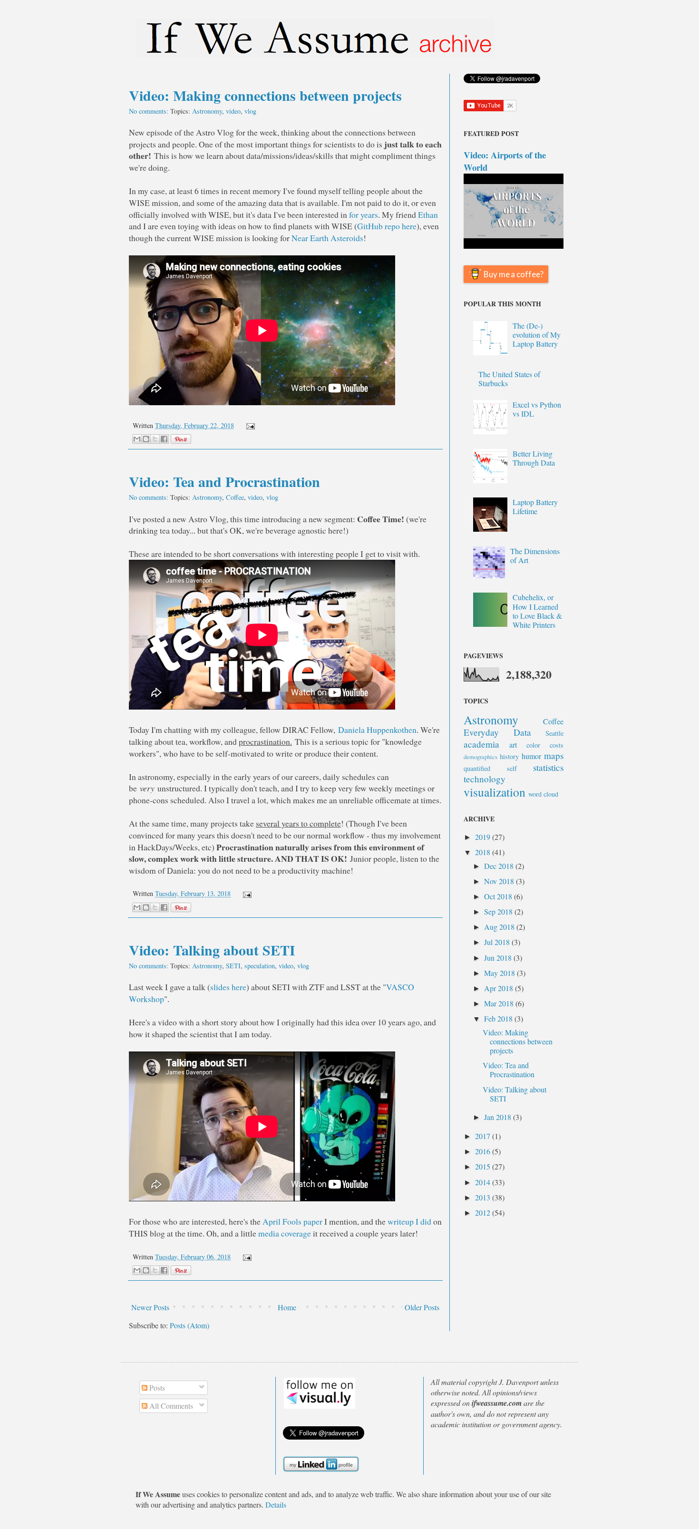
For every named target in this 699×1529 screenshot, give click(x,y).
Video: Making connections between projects (265, 95)
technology (484, 779)
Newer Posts (150, 1307)
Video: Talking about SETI (212, 949)
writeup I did (409, 1221)
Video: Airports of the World (505, 161)
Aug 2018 (500, 927)
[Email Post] (248, 425)
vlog (250, 111)
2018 (483, 852)
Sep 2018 (499, 911)
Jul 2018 (498, 942)
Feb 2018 (499, 1018)
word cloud (543, 794)
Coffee (235, 497)
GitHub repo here (387, 226)
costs (556, 745)
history (509, 756)
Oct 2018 (499, 896)
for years (363, 214)
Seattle (554, 733)
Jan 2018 (498, 1117)
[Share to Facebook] (164, 439)
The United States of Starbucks (509, 378)
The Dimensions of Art (535, 555)
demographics (480, 756)
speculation (259, 965)
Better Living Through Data (534, 457)
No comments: (149, 111)
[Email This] (137, 439)
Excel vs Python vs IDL (537, 409)
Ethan (428, 214)
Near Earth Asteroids (327, 237)
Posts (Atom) (189, 1325)
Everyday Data (497, 732)
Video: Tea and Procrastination (224, 481)
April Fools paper (292, 1221)
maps (553, 755)
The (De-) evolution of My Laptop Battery (537, 335)
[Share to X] (155, 439)
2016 (483, 1151)
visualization (494, 792)
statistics (548, 767)
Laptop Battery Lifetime (535, 506)
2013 (483, 1197)
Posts (156, 1388)
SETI (233, 965)
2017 (483, 1136)
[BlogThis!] (146, 439)
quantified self (490, 768)
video (233, 111)
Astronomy (207, 111)
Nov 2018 (500, 881)
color (533, 745)
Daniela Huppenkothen (377, 729)
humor (531, 756)
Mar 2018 (499, 1003)
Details (275, 1505)
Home (287, 1307)
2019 (483, 837)
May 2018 (500, 973)
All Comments (170, 1406)
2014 (483, 1182)
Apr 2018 (499, 988)
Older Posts (422, 1307)
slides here (228, 987)
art (513, 745)
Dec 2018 (499, 866)
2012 (483, 1212)
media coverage (284, 1233)
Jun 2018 (499, 958)
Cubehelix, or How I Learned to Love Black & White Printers (537, 611)
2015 (483, 1166)
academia (481, 744)
